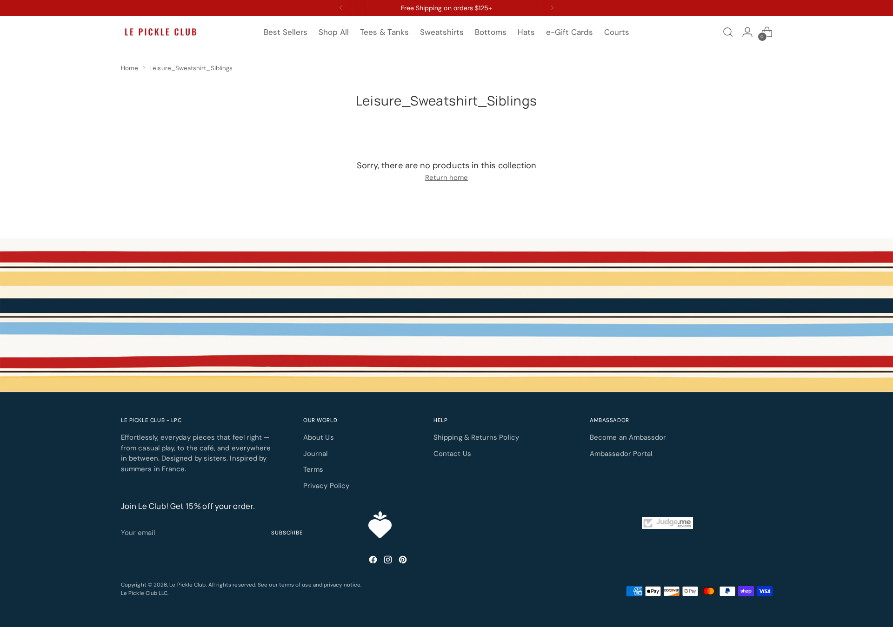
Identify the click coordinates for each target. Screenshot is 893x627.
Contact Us (452, 453)
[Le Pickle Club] (160, 32)
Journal (315, 453)
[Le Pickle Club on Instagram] (388, 561)
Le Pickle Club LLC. (144, 593)
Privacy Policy (326, 485)
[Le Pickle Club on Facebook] (374, 561)
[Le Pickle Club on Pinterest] (403, 561)
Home (129, 68)
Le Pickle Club (187, 584)
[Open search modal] (728, 32)
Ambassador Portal (621, 453)
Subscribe (287, 532)
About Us (318, 437)
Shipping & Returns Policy (476, 437)
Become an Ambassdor (628, 437)
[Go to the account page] (747, 32)
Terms (313, 469)
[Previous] (341, 8)
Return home (446, 177)
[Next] (552, 8)
